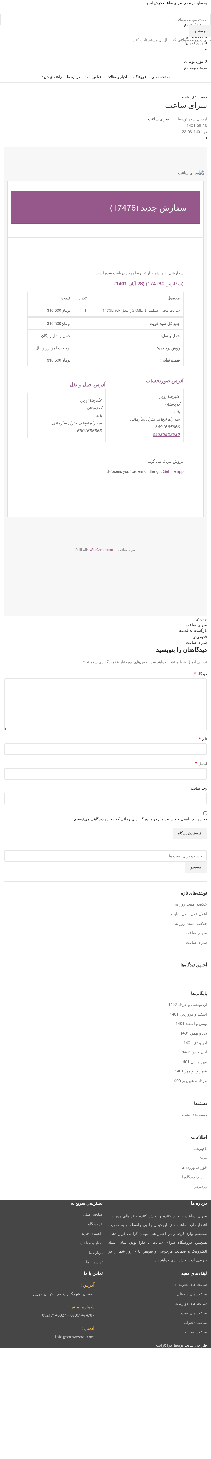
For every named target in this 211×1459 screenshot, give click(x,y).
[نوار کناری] (204, 1355)
